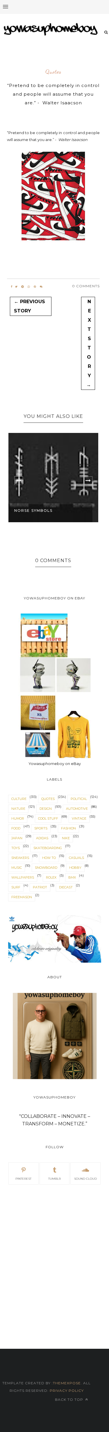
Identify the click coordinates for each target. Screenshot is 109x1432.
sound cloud (85, 1179)
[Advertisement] (54, 1250)
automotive (77, 809)
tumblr (54, 1179)
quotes (53, 72)
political (79, 799)
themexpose (67, 1383)
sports (40, 828)
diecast (66, 887)
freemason (21, 897)
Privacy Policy (66, 1390)
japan (16, 838)
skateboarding (47, 848)
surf (15, 887)
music (16, 868)
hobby (75, 868)
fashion (68, 828)
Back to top (69, 1399)
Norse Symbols (33, 510)
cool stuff (48, 818)
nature (18, 809)
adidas (42, 838)
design (46, 809)
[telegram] (22, 286)
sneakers (20, 858)
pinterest (23, 1179)
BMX (72, 877)
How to (49, 858)
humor (17, 818)
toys (15, 848)
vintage (79, 818)
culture (18, 799)
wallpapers (22, 877)
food (15, 828)
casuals (76, 858)
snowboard (46, 868)
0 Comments (86, 286)
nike (66, 838)
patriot (40, 887)
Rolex (51, 877)
